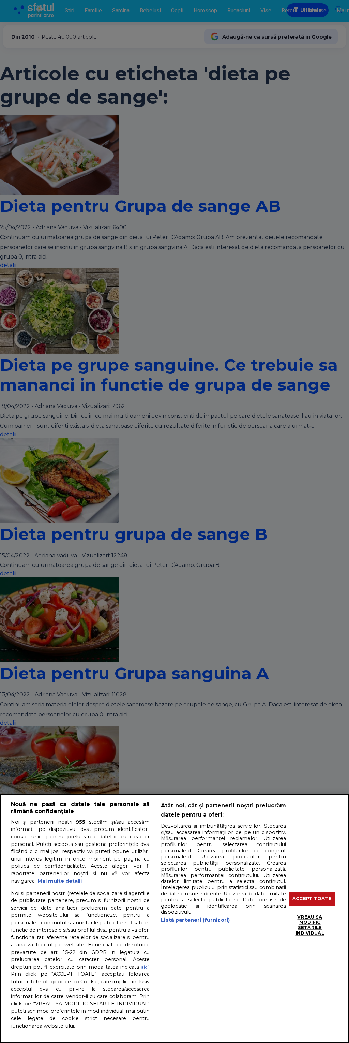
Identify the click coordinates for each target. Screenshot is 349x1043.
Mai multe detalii (59, 881)
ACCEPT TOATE (312, 898)
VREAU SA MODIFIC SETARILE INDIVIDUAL (309, 925)
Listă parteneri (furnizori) (195, 920)
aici (145, 967)
